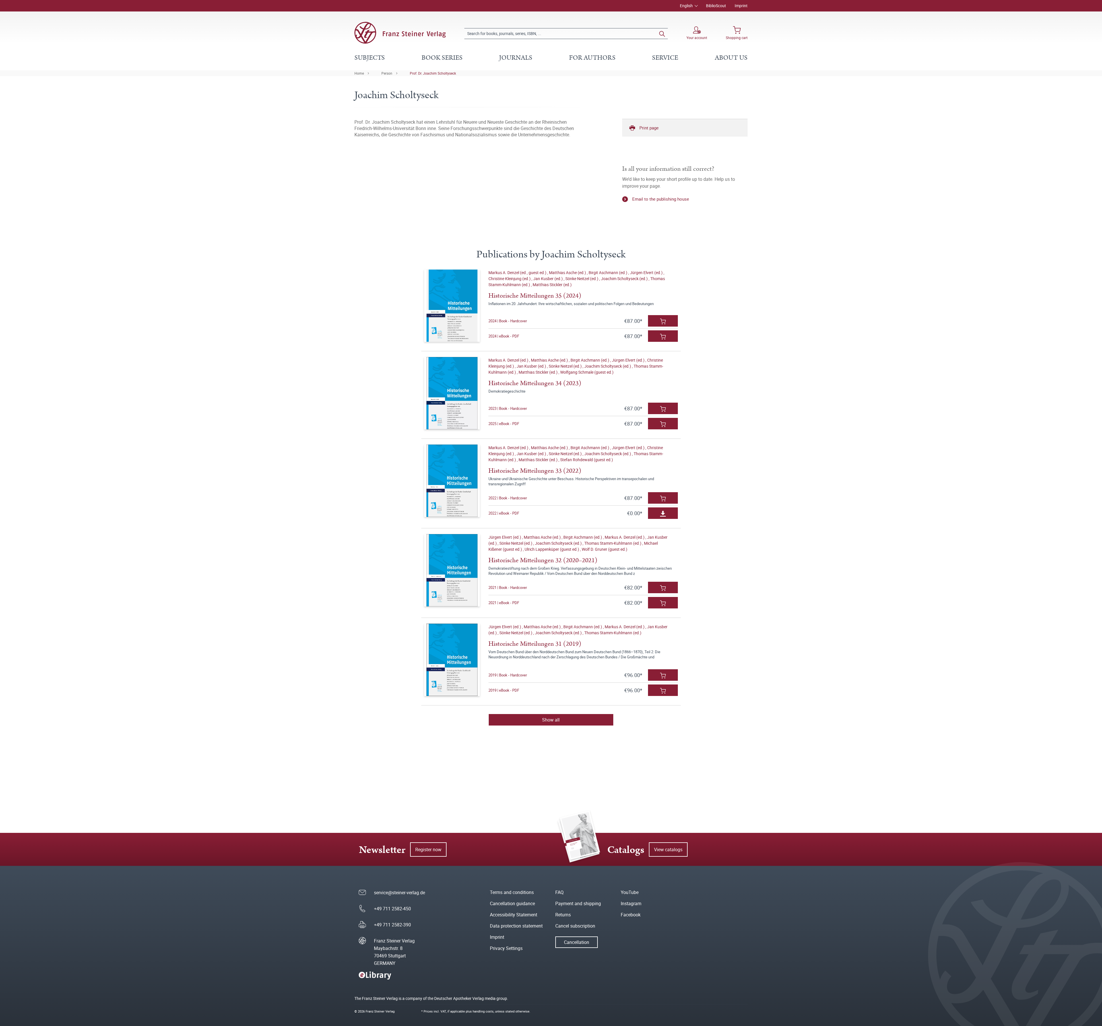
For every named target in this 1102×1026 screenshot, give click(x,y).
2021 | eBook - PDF (503, 602)
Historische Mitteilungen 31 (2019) (534, 644)
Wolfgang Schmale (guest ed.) (587, 372)
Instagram (631, 903)
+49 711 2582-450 (392, 908)
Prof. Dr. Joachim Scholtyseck (433, 73)
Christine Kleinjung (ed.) (509, 278)
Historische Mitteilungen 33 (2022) (534, 471)
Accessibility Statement (513, 914)
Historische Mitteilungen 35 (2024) (534, 296)
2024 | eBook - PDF (503, 336)
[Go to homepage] (400, 33)
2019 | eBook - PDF (503, 690)
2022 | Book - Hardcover (507, 498)
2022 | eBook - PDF (503, 513)
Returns (563, 914)
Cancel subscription (575, 926)
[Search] (662, 33)
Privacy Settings (506, 948)
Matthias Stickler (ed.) (552, 284)
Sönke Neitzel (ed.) (582, 278)
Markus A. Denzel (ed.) (508, 360)
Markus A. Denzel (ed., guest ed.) (517, 272)
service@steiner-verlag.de (399, 892)
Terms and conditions (512, 892)
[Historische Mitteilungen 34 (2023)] (452, 393)
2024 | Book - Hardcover (507, 320)
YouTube (630, 892)
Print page (649, 128)
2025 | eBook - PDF (503, 423)
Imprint (741, 5)
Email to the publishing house (660, 199)
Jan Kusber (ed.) (548, 278)
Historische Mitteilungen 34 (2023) (534, 383)
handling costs (483, 1011)
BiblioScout (716, 5)
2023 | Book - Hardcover (507, 408)
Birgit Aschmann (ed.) (608, 272)
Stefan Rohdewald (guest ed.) (586, 459)
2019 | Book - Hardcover (507, 675)
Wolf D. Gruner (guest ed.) (604, 549)
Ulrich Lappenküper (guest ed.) (552, 549)
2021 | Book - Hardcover (507, 587)
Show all (551, 720)
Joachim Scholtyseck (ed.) (625, 278)
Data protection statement (516, 926)
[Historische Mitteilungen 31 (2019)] (452, 660)
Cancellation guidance (512, 903)
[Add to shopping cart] (663, 321)
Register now (428, 849)
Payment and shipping (578, 903)
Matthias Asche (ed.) (568, 272)
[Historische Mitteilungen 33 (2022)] (452, 481)
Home (359, 73)
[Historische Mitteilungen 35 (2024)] (452, 305)
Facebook (631, 914)
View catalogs (668, 849)
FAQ (559, 892)
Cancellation (576, 942)
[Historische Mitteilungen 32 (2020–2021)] (452, 570)
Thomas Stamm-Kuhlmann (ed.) (613, 543)
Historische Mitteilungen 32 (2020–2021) (542, 560)
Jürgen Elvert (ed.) (646, 272)
